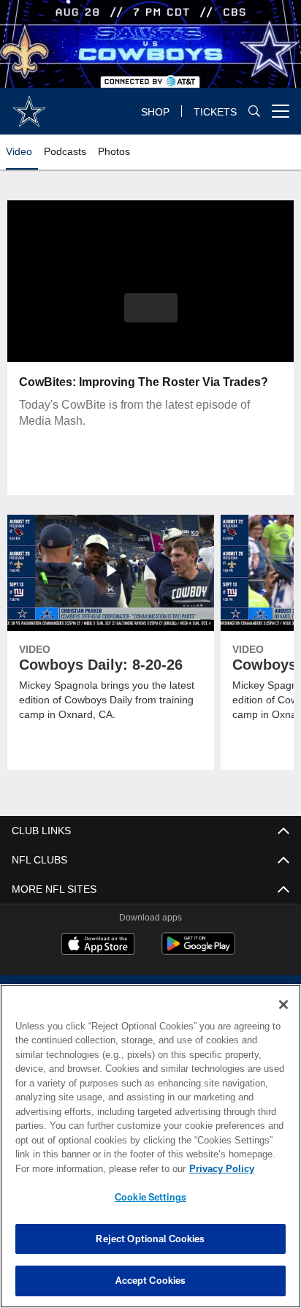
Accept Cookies (150, 1280)
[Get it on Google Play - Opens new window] (198, 951)
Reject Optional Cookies (150, 1238)
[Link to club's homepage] (29, 105)
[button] (151, 316)
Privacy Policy (96, 1168)
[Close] (283, 1004)
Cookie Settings (150, 1197)
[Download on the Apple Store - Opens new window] (97, 945)
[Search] (254, 111)
